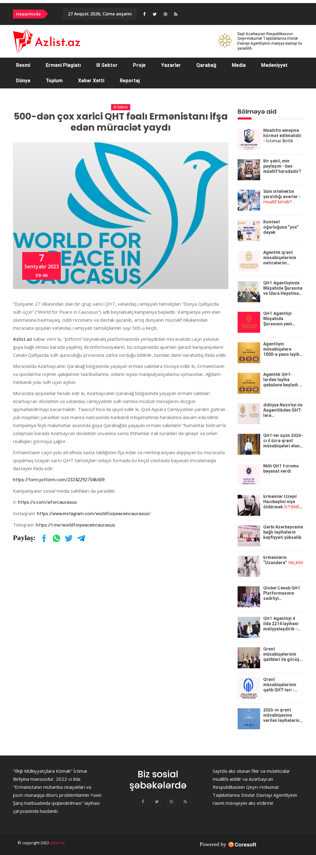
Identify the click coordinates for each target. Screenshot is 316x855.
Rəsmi (23, 65)
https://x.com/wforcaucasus (47, 502)
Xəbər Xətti (91, 80)
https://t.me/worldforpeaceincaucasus (75, 525)
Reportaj (130, 80)
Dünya (23, 80)
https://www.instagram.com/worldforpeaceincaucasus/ (94, 513)
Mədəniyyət (274, 65)
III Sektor (107, 65)
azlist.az (57, 843)
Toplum (54, 80)
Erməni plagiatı (63, 65)
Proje (139, 65)
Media (239, 65)
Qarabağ (206, 65)
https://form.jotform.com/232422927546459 (59, 479)
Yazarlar (171, 65)
